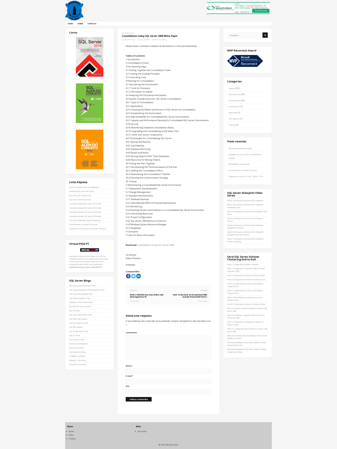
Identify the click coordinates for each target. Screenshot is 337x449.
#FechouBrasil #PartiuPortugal (240, 148)
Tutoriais (232, 125)
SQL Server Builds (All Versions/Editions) (84, 187)
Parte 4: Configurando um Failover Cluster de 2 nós (246, 280)
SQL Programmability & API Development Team (87, 290)
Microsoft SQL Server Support (80, 306)
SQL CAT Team (74, 335)
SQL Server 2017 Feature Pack (80, 195)
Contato (92, 23)
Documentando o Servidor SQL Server (83, 224)
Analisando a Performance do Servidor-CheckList (87, 229)
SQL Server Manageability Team (81, 294)
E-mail (129, 376)
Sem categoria (234, 119)
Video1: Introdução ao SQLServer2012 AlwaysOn (245, 200)
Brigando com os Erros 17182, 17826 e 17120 (246, 176)
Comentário (131, 332)
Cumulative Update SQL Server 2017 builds (85, 204)
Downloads (233, 107)
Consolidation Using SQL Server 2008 (155, 245)
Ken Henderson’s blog (77, 352)
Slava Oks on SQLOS (76, 348)
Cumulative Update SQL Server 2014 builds (85, 212)
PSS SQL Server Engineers (78, 344)
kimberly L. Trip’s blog (77, 360)
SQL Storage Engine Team (78, 331)
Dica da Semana (235, 94)
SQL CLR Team (74, 311)
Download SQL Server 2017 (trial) (81, 191)
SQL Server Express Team (78, 323)
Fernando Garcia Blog (77, 364)
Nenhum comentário (159, 40)
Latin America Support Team (79, 298)
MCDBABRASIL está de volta (239, 164)
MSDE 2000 (233, 113)
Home (70, 23)
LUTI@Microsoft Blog (77, 356)
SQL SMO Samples (76, 327)
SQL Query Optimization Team (80, 315)
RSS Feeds (142, 431)
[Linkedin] (138, 276)
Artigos (231, 88)
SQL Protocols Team (76, 340)
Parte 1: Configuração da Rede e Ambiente (243, 264)
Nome (129, 366)
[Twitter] (133, 276)
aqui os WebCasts (85, 264)
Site (127, 386)
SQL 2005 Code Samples (78, 319)
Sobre (80, 23)
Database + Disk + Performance (81, 302)
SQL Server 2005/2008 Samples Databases (85, 220)
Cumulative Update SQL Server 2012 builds (85, 216)
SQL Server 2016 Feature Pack (80, 200)
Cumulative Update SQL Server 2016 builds (85, 208)
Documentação (128, 33)
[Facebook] (128, 276)
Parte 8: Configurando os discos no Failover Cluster (246, 304)
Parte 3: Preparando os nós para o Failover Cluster (246, 275)
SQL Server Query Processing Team (82, 286)
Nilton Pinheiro (130, 40)
